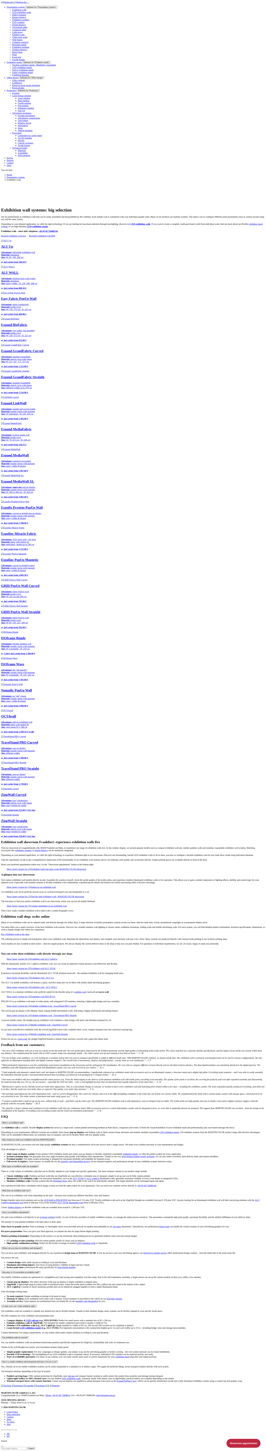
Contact (10, 1417)
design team (164, 1226)
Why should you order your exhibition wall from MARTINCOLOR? (28, 1140)
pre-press (117, 1226)
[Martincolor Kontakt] (8, 1429)
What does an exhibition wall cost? (16, 1191)
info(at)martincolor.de (105, 1395)
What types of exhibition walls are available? (20, 1166)
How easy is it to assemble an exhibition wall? (20, 1272)
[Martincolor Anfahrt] (13, 1429)
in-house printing (47, 1217)
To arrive (11, 1422)
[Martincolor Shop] (5, 1429)
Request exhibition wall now (13, 236)
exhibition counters (23, 850)
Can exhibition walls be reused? (15, 1338)
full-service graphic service (155, 1253)
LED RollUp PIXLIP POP (55, 1200)
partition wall (80, 992)
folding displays (15, 1207)
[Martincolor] (14, 2)
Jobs (9, 1424)
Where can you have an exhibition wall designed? (22, 1248)
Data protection (13, 1414)
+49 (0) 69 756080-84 (146, 1185)
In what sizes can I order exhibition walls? (19, 1306)
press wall (22, 1039)
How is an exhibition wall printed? (15, 1212)
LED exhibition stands (169, 1132)
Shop (9, 1419)
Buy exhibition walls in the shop (15, 934)
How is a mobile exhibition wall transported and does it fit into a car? (29, 1362)
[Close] (2, 1446)
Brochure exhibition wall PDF (42, 236)
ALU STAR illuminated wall (70, 1202)
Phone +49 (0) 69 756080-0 (58, 1395)
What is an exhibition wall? (13, 1123)
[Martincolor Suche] (16, 1429)
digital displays (41, 850)
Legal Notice (12, 1412)
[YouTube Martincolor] (2, 1429)
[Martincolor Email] (10, 1429)
